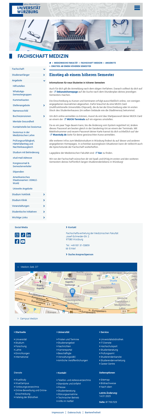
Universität (21, 339)
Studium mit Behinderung (26, 152)
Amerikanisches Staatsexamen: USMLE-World (25, 180)
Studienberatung (109, 349)
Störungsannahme (67, 394)
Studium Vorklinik (21, 194)
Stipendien (18, 171)
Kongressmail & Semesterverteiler (22, 165)
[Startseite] (50, 63)
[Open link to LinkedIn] (29, 235)
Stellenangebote (21, 105)
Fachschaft (18, 68)
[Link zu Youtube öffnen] (23, 241)
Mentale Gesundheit (23, 121)
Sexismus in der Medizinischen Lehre (23, 134)
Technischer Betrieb (68, 397)
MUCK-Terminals (76, 119)
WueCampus (22, 383)
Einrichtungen (22, 353)
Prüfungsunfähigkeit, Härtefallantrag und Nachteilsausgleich (24, 143)
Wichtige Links (20, 217)
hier (100, 153)
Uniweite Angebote (22, 188)
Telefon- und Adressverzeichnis (74, 380)
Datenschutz (74, 412)
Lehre (18, 349)
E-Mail (72, 248)
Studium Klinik (19, 200)
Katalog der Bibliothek (26, 397)
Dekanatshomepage (67, 91)
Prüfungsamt (107, 353)
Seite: (102, 402)
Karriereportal (65, 349)
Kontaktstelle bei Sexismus (27, 126)
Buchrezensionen (22, 116)
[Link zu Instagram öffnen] (17, 235)
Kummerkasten (21, 100)
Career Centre (108, 363)
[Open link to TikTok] (23, 235)
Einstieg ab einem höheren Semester (71, 66)
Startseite (20, 332)
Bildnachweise (108, 383)
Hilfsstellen (19, 86)
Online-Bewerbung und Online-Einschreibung (31, 392)
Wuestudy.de (60, 134)
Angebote (17, 80)
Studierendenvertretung (113, 360)
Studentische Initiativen (24, 211)
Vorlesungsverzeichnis (27, 386)
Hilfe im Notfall (66, 401)
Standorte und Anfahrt (69, 383)
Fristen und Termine (68, 339)
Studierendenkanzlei (111, 356)
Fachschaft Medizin (43, 56)
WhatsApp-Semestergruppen (22, 93)
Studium (19, 342)
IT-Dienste (106, 342)
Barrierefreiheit (92, 412)
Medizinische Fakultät (66, 63)
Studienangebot (66, 342)
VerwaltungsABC (67, 356)
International (21, 356)
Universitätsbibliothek (112, 339)
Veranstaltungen (20, 206)
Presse (61, 387)
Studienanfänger (20, 74)
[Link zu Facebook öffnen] (17, 241)
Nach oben (106, 386)
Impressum (58, 412)
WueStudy (20, 379)
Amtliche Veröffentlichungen (73, 360)
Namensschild (20, 110)
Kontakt (72, 227)
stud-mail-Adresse (22, 157)
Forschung (21, 346)
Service (105, 332)
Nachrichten (64, 346)
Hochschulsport (109, 346)
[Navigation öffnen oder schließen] (137, 8)
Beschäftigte (64, 353)
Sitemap (105, 379)
